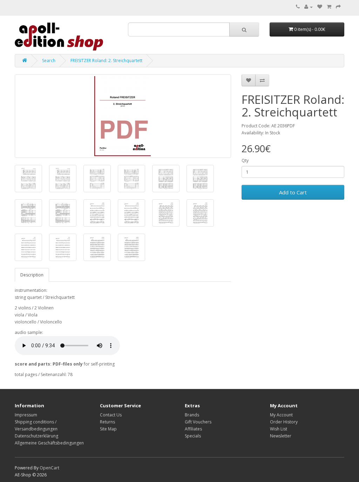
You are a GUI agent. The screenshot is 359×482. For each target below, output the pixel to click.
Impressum (26, 415)
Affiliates (193, 429)
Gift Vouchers (198, 422)
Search (48, 60)
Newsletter (280, 436)
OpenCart (49, 468)
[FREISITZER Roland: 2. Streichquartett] (123, 116)
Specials (193, 436)
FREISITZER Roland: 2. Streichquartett (106, 60)
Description (31, 275)
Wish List (278, 429)
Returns (107, 422)
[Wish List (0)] (319, 7)
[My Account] (308, 7)
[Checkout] (338, 7)
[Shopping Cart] (329, 7)
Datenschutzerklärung (36, 436)
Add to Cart (293, 192)
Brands (192, 415)
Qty (245, 160)
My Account (281, 415)
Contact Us (111, 415)
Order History (284, 422)
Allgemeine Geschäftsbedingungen (49, 443)
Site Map (108, 429)
